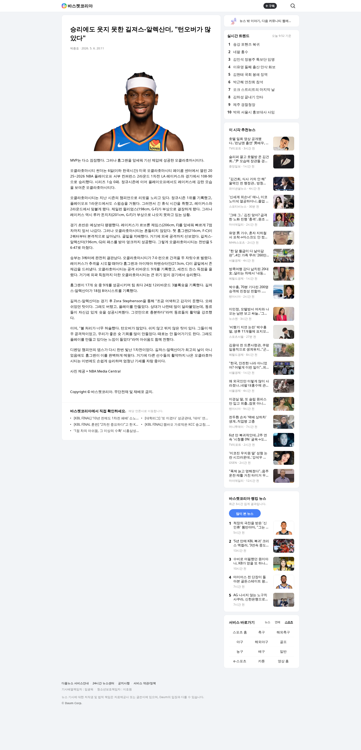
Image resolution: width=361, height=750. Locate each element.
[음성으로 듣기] (183, 60)
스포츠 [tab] (289, 622)
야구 (239, 642)
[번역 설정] (191, 60)
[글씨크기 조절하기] (200, 60)
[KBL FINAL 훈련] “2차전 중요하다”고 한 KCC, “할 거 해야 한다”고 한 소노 (106, 424)
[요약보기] (174, 60)
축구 (261, 632)
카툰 (261, 661)
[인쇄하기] (208, 60)
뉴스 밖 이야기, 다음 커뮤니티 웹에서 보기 (269, 21)
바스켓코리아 (80, 6)
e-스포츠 (239, 661)
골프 (283, 642)
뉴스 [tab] (267, 622)
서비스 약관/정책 (144, 683)
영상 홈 (283, 661)
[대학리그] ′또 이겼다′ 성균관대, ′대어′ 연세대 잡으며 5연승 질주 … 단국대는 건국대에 (177, 418)
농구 (239, 651)
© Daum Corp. (72, 703)
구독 (272, 6)
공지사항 (124, 683)
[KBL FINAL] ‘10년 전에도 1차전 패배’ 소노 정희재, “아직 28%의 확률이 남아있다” (106, 418)
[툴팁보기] (294, 36)
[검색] (294, 6)
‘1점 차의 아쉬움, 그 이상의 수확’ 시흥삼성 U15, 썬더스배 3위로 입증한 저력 (106, 430)
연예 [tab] (277, 622)
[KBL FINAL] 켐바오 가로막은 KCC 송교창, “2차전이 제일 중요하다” (177, 424)
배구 (261, 651)
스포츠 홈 (240, 632)
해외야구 (261, 642)
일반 (283, 651)
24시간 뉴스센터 (103, 683)
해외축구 (283, 632)
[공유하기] (283, 6)
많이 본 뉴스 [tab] (244, 513)
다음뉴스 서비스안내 (75, 683)
